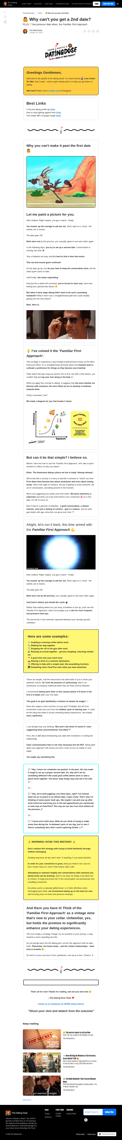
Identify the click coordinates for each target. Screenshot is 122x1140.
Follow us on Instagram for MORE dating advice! (61, 1004)
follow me (54, 91)
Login (96, 4)
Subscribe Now (108, 4)
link (52, 109)
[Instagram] (86, 1120)
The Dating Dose (28, 13)
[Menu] (117, 3)
